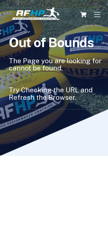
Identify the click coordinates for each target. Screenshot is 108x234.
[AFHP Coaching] (36, 14)
